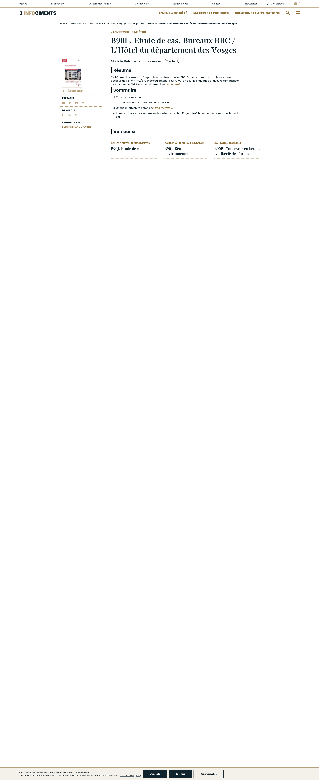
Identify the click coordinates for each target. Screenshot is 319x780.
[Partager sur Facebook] (63, 102)
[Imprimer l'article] (69, 115)
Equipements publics (132, 23)
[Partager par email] (83, 102)
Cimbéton (138, 32)
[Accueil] (37, 13)
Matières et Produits (211, 13)
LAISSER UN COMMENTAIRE (76, 127)
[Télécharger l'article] (76, 115)
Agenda (23, 3)
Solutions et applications (257, 13)
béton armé (172, 84)
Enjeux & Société (173, 13)
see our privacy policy (130, 775)
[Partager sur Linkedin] (76, 102)
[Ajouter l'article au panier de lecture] (63, 115)
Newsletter (251, 3)
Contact (216, 3)
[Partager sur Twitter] (70, 102)
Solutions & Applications (86, 23)
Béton (128, 61)
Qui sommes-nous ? (99, 3)
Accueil (63, 23)
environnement (151, 61)
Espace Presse (180, 3)
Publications (58, 3)
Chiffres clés (142, 3)
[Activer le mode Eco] (297, 3)
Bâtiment (110, 23)
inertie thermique (163, 108)
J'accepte (155, 774)
